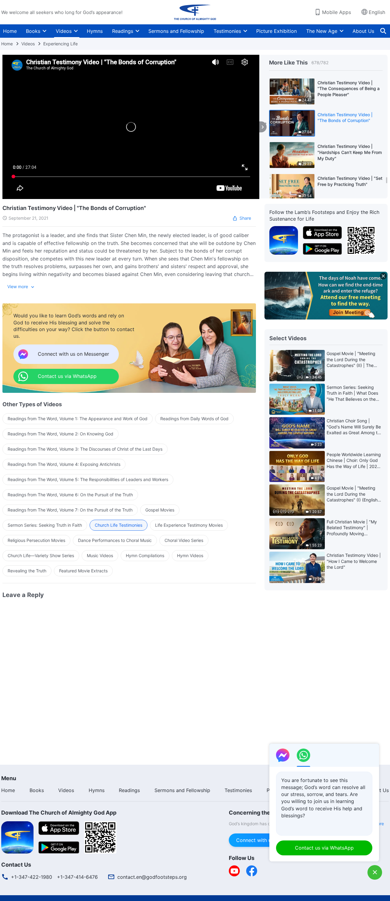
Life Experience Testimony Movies (189, 525)
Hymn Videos (190, 555)
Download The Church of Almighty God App (58, 812)
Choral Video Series (184, 540)
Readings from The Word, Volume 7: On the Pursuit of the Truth (70, 509)
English (377, 12)
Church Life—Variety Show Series (41, 555)
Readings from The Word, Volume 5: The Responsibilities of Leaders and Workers (88, 479)
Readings (122, 31)
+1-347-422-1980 (31, 877)
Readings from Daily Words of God (194, 418)
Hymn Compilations (145, 555)
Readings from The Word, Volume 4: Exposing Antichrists (64, 464)
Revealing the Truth (27, 570)
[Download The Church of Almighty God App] (17, 837)
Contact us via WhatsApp (324, 848)
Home (10, 31)
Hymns (95, 31)
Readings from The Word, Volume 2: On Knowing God (60, 433)
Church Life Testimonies (118, 525)
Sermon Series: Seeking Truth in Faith (45, 525)
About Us (363, 31)
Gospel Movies (159, 509)
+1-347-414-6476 (77, 877)
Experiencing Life (60, 43)
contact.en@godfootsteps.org (152, 877)
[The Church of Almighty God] (195, 12)
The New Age (321, 31)
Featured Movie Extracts (83, 570)
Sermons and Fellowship (176, 31)
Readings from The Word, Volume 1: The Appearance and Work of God (77, 418)
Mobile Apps (336, 12)
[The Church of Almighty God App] (283, 240)
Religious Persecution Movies (36, 540)
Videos (64, 31)
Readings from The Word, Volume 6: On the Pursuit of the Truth (70, 494)
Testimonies (227, 31)
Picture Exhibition (276, 31)
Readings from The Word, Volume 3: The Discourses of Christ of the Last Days (85, 449)
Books (33, 31)
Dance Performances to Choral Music (115, 540)
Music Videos (100, 555)
